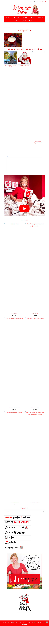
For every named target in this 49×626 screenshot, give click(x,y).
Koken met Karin (24, 10)
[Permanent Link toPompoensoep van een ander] (10, 63)
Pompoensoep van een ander (10, 65)
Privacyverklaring (24, 624)
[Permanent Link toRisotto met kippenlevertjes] (38, 52)
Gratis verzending (24, 65)
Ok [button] (46, 622)
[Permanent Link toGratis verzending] (24, 63)
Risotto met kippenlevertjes (38, 142)
